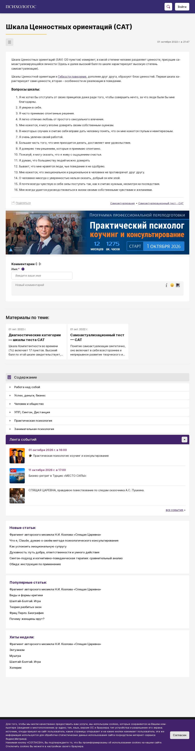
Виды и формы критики (26, 595)
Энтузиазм (17, 650)
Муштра (15, 656)
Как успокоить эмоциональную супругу (38, 546)
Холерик (16, 667)
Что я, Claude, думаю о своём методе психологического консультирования (64, 540)
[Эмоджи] (172, 285)
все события (175, 510)
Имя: (17, 269)
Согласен (179, 735)
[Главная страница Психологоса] (22, 6)
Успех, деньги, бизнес (30, 395)
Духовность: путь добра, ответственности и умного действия (54, 552)
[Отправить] (178, 285)
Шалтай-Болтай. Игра (25, 601)
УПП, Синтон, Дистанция (32, 412)
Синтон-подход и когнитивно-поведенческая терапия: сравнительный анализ (66, 558)
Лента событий (23, 439)
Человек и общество (29, 404)
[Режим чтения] (9, 42)
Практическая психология (33, 420)
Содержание (25, 377)
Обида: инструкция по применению (35, 564)
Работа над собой (27, 387)
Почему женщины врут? (27, 619)
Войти (182, 7)
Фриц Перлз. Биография (27, 613)
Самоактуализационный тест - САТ (161, 203)
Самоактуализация (122, 203)
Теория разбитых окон (26, 607)
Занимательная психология (34, 429)
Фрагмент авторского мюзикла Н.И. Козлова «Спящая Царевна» (55, 534)
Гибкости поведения (72, 76)
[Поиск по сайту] (168, 6)
